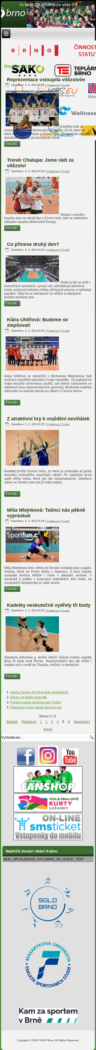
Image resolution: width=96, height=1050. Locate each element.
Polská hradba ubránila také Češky (35, 702)
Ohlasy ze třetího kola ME (28, 697)
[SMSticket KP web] (48, 839)
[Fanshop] (48, 791)
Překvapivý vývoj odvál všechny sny (36, 707)
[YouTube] (70, 764)
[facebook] (26, 764)
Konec (48, 729)
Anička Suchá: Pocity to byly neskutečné (39, 692)
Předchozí (29, 722)
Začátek (12, 722)
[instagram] (48, 764)
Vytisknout (53, 84)
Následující (82, 722)
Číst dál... (12, 144)
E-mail (65, 84)
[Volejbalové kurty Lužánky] (48, 811)
